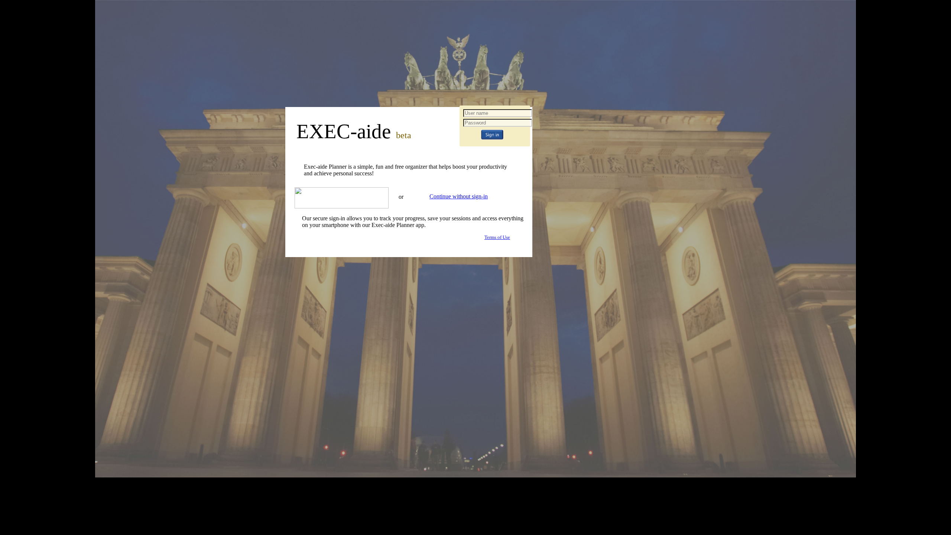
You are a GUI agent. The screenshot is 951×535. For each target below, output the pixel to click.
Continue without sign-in (458, 196)
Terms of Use (497, 237)
